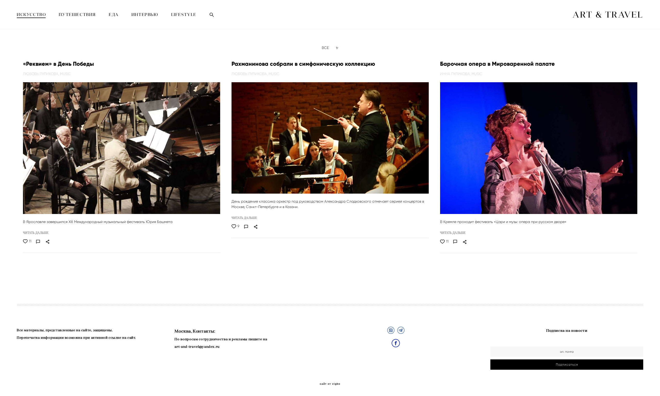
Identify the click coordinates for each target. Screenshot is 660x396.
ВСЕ (326, 48)
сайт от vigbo (330, 384)
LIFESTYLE (183, 14)
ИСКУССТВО (31, 14)
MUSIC (65, 74)
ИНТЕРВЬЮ (144, 14)
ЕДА (114, 14)
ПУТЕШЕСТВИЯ (77, 14)
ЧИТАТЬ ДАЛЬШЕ (35, 233)
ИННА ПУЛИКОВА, (456, 74)
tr (337, 48)
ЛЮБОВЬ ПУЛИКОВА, (41, 74)
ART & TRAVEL (608, 14)
